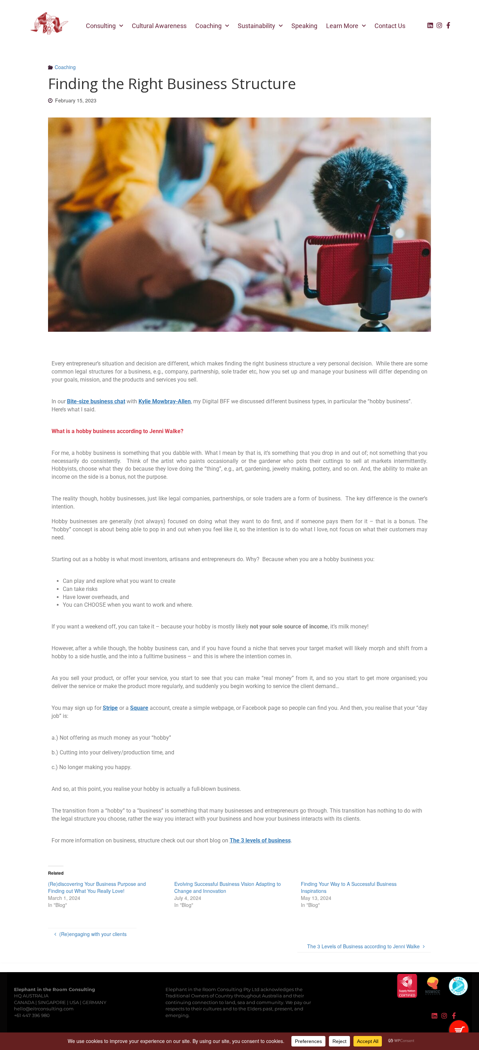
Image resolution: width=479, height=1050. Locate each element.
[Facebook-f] (448, 25)
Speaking (304, 25)
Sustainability (256, 25)
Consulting (101, 25)
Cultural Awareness (159, 25)
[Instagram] (439, 25)
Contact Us (390, 25)
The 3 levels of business (260, 840)
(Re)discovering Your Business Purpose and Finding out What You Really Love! (97, 887)
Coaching (208, 25)
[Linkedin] (430, 25)
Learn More (342, 25)
